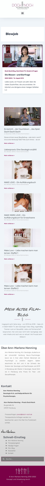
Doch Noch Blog (10, 71)
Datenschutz (27, 482)
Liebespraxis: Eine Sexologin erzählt (20, 149)
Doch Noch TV (21, 71)
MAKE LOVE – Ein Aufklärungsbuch (20, 182)
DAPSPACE (34, 479)
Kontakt (6, 386)
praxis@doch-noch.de (24, 414)
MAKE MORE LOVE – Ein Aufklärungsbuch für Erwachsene (19, 216)
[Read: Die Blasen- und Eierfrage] (22, 56)
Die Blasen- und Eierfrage (17, 75)
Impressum (17, 482)
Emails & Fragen (32, 71)
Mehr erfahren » (9, 143)
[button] (22, 13)
